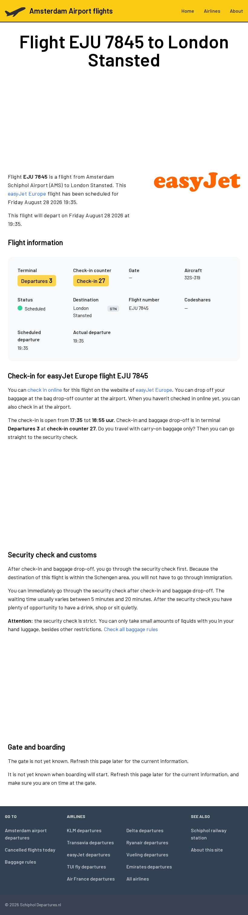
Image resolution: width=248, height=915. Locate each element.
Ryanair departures (147, 842)
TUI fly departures (86, 866)
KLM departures (84, 830)
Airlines (212, 11)
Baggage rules (20, 862)
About (236, 11)
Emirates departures (149, 866)
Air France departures (91, 878)
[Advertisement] (124, 120)
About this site (207, 849)
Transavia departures (90, 842)
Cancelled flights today (30, 849)
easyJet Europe (27, 193)
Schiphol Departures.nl (40, 904)
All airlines (137, 878)
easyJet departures (88, 854)
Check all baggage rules (131, 629)
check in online (45, 389)
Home (187, 11)
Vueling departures (147, 854)
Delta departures (144, 830)
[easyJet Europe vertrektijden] (197, 200)
